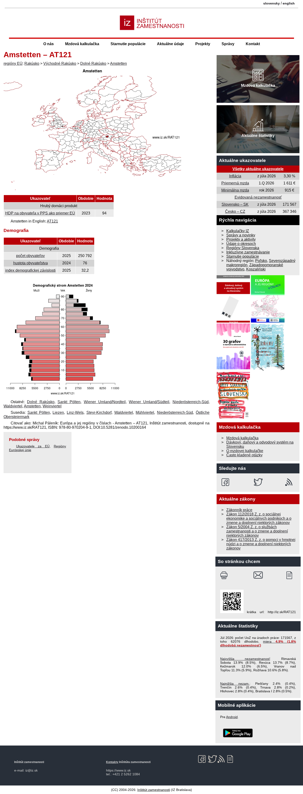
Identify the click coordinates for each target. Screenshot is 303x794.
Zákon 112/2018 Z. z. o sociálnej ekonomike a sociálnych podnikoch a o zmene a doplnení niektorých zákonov (258, 518)
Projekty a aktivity (241, 239)
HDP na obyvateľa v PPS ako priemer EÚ (40, 213)
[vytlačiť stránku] (225, 575)
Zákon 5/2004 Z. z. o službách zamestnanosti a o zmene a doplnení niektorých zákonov (257, 531)
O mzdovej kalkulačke (244, 451)
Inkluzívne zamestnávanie (248, 252)
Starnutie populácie (128, 44)
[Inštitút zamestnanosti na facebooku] (226, 482)
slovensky (271, 3)
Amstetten (118, 63)
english (289, 3)
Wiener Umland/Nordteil (105, 402)
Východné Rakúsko (59, 63)
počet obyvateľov (30, 256)
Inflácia (235, 176)
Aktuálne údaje (170, 44)
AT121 (52, 221)
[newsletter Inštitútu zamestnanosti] (291, 575)
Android (232, 717)
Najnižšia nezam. (235, 683)
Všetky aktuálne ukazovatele (258, 169)
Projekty (202, 44)
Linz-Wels (75, 412)
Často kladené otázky (244, 455)
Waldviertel (13, 406)
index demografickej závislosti (30, 270)
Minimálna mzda (235, 190)
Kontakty (112, 762)
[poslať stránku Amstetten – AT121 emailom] (258, 575)
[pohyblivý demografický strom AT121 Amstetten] (63, 395)
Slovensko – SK (235, 204)
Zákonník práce (239, 510)
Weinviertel (52, 406)
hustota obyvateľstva (30, 263)
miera (258, 643)
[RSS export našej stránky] (289, 482)
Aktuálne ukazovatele (242, 160)
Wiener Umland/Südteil (149, 402)
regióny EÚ (13, 63)
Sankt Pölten (69, 402)
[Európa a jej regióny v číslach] (268, 321)
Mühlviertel (145, 412)
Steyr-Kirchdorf (98, 412)
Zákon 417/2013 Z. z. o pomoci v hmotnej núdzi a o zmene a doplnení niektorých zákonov (260, 544)
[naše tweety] (258, 482)
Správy (228, 44)
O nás (48, 44)
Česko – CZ (235, 211)
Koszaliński (256, 269)
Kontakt (253, 44)
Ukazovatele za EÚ (32, 446)
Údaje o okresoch (241, 244)
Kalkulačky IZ (237, 231)
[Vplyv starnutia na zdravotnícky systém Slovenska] (233, 418)
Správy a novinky (240, 235)
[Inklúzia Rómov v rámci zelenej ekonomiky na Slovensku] (268, 369)
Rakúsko (31, 63)
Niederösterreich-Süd (191, 402)
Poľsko (261, 261)
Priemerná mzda (235, 183)
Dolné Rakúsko (93, 63)
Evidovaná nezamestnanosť (258, 197)
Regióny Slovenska (242, 248)
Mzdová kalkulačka (82, 44)
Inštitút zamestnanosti (153, 790)
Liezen (58, 412)
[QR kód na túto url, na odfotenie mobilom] (232, 612)
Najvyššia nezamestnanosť (245, 659)
